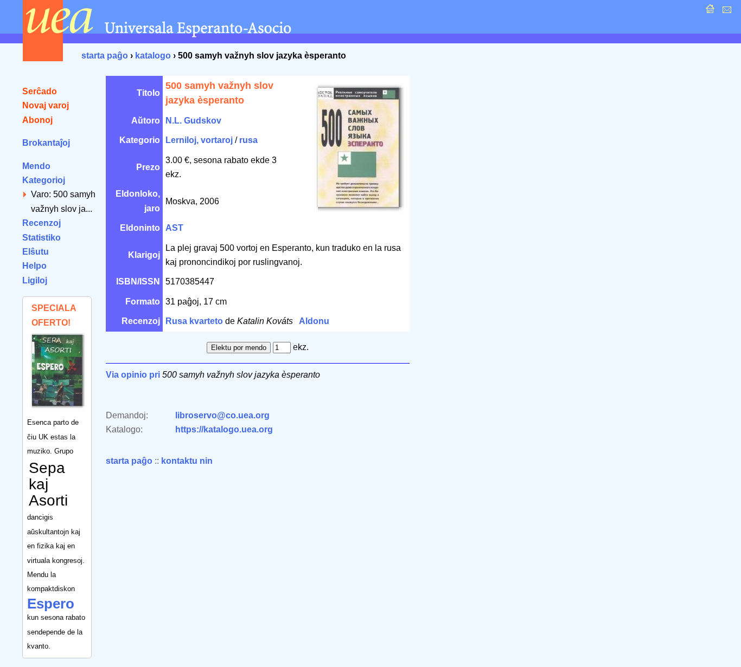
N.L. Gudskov (193, 120)
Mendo (36, 166)
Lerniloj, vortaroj (199, 140)
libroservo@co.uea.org (222, 415)
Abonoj (37, 120)
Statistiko (41, 237)
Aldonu (314, 321)
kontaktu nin (187, 460)
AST (174, 227)
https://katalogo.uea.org (224, 429)
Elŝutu (35, 251)
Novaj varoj (45, 105)
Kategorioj (43, 180)
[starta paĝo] (708, 11)
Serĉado (39, 91)
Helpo (34, 265)
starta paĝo (104, 55)
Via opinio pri (133, 374)
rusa (248, 140)
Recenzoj (41, 223)
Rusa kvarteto (194, 321)
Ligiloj (34, 280)
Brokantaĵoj (46, 142)
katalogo (153, 55)
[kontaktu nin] (725, 11)
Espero (50, 603)
